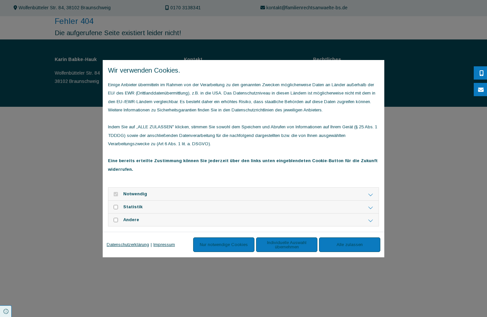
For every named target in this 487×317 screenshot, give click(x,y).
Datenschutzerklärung (128, 244)
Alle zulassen (350, 244)
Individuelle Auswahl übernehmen (286, 244)
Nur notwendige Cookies (224, 244)
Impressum (164, 244)
